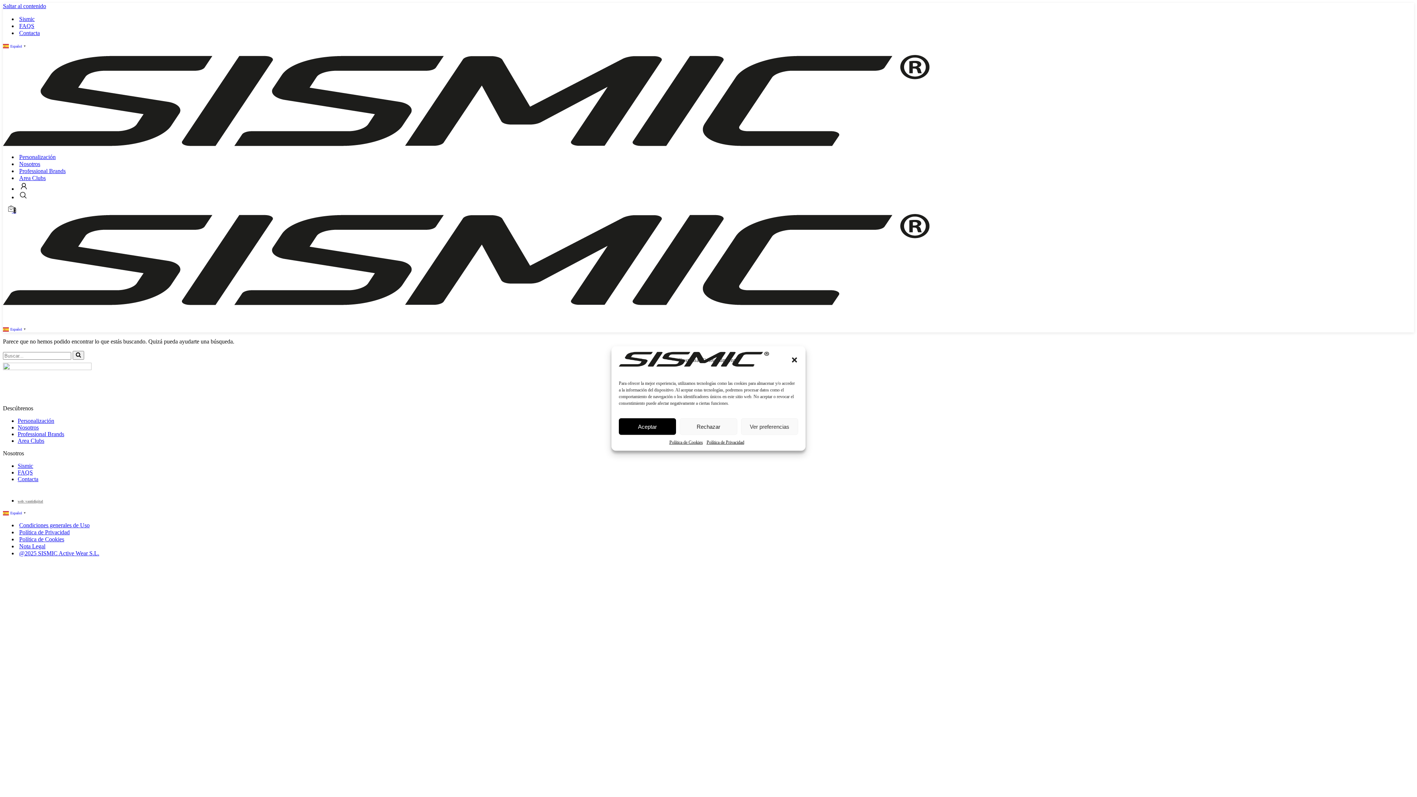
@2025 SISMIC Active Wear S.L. (59, 553)
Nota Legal (32, 546)
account (23, 186)
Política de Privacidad (725, 442)
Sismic (27, 19)
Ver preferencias (769, 426)
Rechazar (708, 426)
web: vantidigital (30, 501)
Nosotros (29, 164)
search (23, 195)
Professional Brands (42, 171)
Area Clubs (32, 178)
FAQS (26, 26)
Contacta (29, 33)
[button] (794, 360)
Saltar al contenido (24, 6)
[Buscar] (78, 355)
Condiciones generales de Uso (54, 525)
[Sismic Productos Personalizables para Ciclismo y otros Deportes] (466, 144)
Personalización (37, 157)
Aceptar (647, 426)
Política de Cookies (686, 442)
